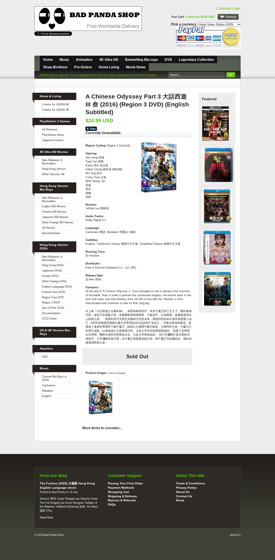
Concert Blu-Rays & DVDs (54, 378)
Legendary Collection (196, 59)
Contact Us (184, 496)
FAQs (112, 504)
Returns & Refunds (122, 500)
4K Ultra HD (108, 59)
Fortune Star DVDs (54, 292)
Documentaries (51, 233)
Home (48, 59)
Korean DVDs (50, 276)
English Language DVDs (57, 286)
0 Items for (200, 16)
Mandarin (47, 390)
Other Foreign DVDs (54, 281)
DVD (168, 59)
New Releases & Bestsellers (52, 161)
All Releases (50, 129)
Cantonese (48, 385)
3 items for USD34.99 (55, 104)
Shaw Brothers (55, 67)
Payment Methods (121, 487)
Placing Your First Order (125, 483)
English (46, 396)
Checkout (228, 17)
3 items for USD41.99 (55, 109)
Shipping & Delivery (122, 496)
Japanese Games (53, 140)
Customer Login (228, 8)
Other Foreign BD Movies (57, 222)
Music (64, 59)
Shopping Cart (118, 492)
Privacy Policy (186, 487)
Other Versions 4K (53, 174)
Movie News (135, 67)
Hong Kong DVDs (53, 265)
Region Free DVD (53, 297)
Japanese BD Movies (55, 217)
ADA (45, 356)
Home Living (109, 67)
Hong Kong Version (54, 168)
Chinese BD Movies (54, 211)
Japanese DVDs (52, 270)
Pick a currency (184, 24)
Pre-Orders (83, 67)
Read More (46, 517)
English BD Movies (54, 206)
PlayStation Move (53, 134)
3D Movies (48, 227)
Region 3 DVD (51, 302)
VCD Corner (49, 318)
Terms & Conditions (190, 483)
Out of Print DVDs (53, 307)
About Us (183, 492)
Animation (84, 59)
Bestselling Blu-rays (141, 59)
